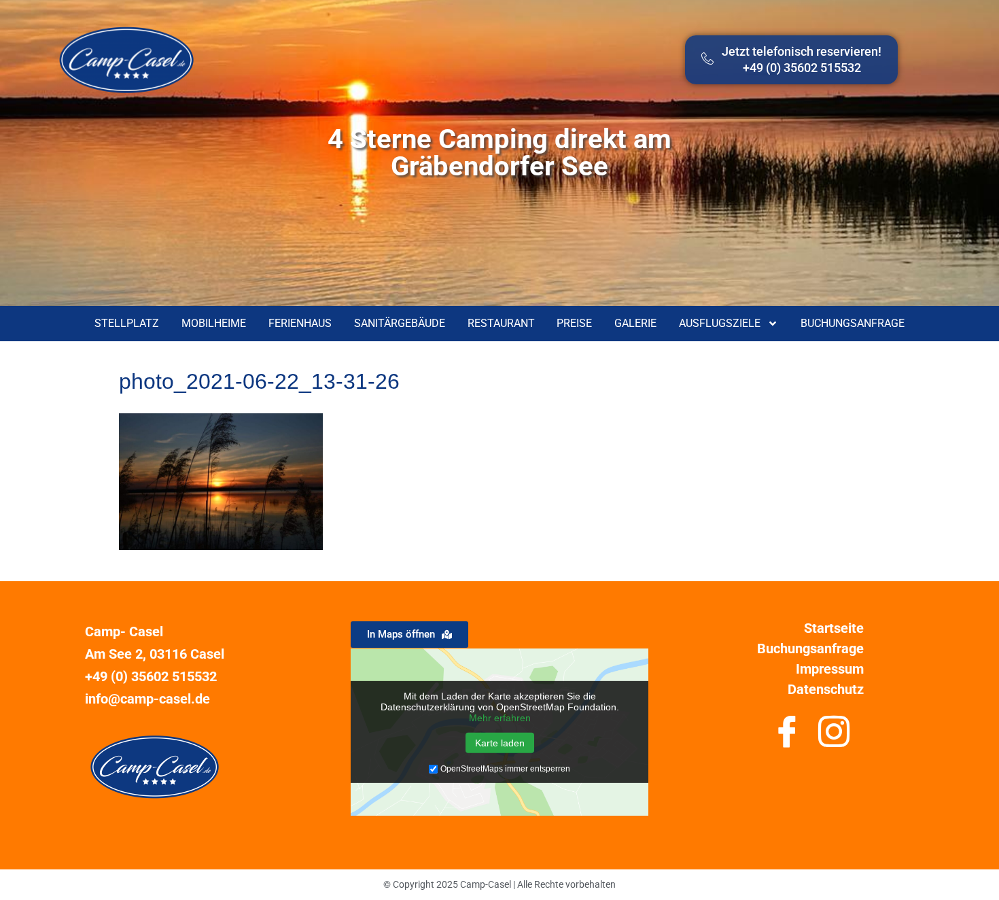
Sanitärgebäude (399, 323)
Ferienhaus (300, 323)
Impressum (830, 669)
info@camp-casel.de (147, 699)
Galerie (635, 323)
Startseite (834, 628)
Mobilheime (213, 323)
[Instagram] (833, 737)
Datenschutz (826, 689)
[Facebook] (786, 737)
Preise (574, 323)
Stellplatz (126, 323)
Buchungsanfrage (853, 323)
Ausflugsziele (719, 323)
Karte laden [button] (500, 743)
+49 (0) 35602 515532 (151, 676)
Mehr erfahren (500, 717)
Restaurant (501, 323)
